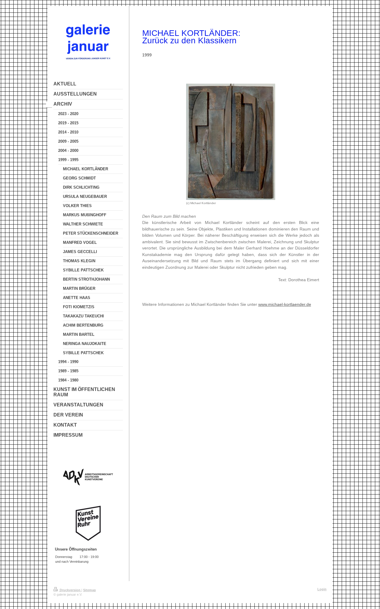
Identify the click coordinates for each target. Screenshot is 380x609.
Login (322, 589)
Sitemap (89, 590)
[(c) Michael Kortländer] (230, 142)
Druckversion (70, 590)
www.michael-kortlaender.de (284, 304)
